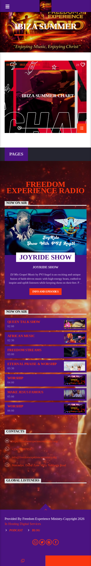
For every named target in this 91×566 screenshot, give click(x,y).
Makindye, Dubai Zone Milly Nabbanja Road (39, 465)
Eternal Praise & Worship (32, 364)
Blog (36, 530)
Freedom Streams (24, 350)
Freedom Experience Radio (46, 187)
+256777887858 (21, 449)
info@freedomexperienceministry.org (34, 457)
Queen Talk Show (23, 322)
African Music (21, 336)
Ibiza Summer (30, 64)
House (11, 64)
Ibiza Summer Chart (48, 95)
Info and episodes (45, 291)
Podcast (16, 530)
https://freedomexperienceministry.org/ (35, 441)
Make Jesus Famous (25, 392)
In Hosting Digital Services (23, 524)
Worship (15, 378)
